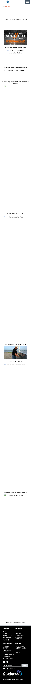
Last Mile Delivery (8, 654)
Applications (7, 644)
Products (18, 629)
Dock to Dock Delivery (7, 651)
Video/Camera (19, 636)
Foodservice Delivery (6, 647)
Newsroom (6, 640)
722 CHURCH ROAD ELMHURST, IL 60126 (20, 647)
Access (17, 631)
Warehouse (18, 638)
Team (4, 631)
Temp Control (19, 634)
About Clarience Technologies (8, 637)
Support (17, 650)
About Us (6, 634)
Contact (18, 644)
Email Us (17, 653)
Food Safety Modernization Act (8, 658)
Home (3, 7)
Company (6, 629)
